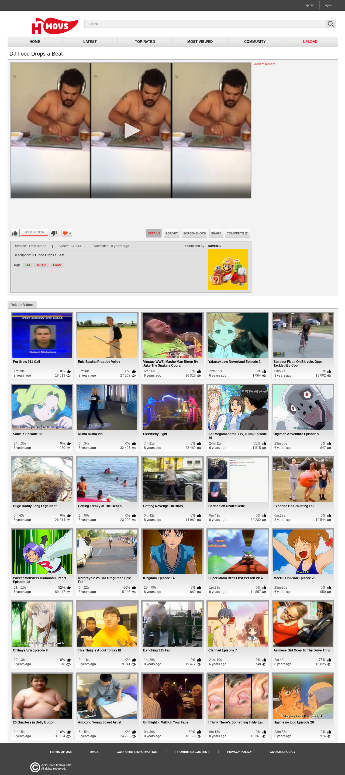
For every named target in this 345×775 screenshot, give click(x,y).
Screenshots (194, 233)
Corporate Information (137, 751)
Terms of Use (61, 751)
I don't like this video (54, 233)
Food (57, 265)
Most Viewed (200, 42)
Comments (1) (238, 233)
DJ (28, 265)
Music (41, 265)
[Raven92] (228, 269)
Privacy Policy (239, 751)
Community (255, 42)
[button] (131, 130)
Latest (90, 42)
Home (35, 42)
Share (216, 233)
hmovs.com (63, 764)
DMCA (94, 751)
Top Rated (145, 42)
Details (154, 233)
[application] (131, 130)
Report (171, 233)
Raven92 (215, 246)
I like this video (15, 233)
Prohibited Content (192, 751)
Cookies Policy (282, 751)
